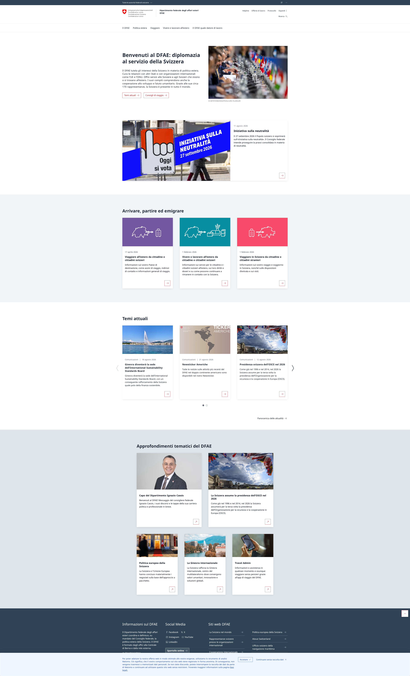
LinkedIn (173, 642)
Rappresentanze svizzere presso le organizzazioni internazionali (221, 642)
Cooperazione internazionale (223, 652)
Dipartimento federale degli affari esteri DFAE (179, 11)
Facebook (173, 632)
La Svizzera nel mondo (220, 632)
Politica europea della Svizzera (267, 632)
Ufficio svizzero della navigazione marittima (263, 647)
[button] (283, 10)
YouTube (189, 637)
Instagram (174, 637)
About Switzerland (261, 638)
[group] (147, 362)
